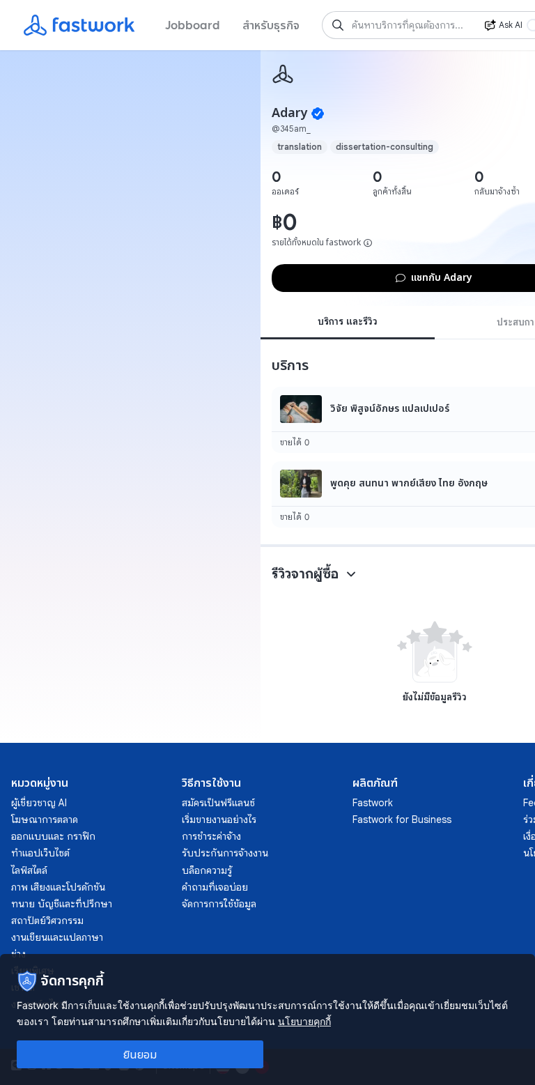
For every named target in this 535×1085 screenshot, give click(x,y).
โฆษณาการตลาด (44, 819)
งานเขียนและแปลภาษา (57, 937)
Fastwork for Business (401, 819)
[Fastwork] (283, 74)
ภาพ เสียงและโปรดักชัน (58, 887)
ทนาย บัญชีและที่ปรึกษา (61, 903)
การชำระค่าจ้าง (211, 836)
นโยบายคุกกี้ (304, 1021)
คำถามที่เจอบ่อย (215, 887)
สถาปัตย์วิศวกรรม (47, 920)
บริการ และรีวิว (348, 321)
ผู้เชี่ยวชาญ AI (39, 802)
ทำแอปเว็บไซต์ (40, 853)
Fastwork (372, 802)
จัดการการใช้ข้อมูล (219, 903)
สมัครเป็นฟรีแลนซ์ (218, 802)
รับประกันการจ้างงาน (225, 853)
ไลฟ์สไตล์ (29, 870)
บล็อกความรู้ (207, 870)
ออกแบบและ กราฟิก (53, 836)
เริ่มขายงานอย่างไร (219, 819)
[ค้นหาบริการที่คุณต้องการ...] (338, 25)
